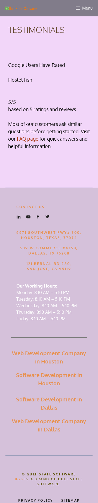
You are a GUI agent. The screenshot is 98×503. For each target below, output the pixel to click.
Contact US (30, 207)
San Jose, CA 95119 (49, 269)
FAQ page (27, 139)
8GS (19, 479)
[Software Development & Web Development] (20, 8)
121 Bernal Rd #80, (49, 263)
